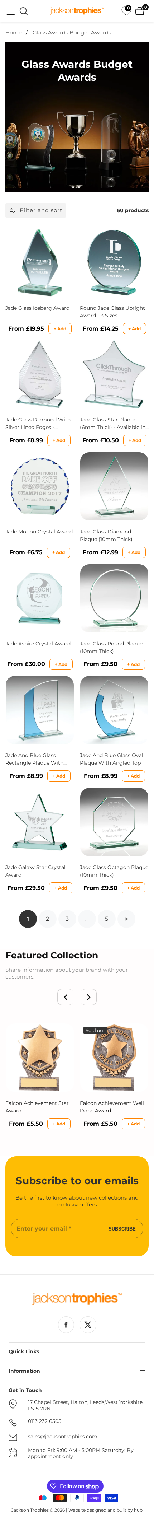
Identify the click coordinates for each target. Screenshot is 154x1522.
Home (13, 32)
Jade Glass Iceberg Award (37, 308)
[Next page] (126, 919)
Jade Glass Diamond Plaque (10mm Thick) (106, 535)
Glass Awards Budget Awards (72, 32)
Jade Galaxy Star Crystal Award (35, 871)
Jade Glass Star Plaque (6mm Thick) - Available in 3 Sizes (112, 423)
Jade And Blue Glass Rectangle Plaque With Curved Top (34, 759)
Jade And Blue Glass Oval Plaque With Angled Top (111, 759)
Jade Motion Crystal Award (39, 531)
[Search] (23, 11)
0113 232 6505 (44, 1421)
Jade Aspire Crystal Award (38, 643)
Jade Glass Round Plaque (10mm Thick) (111, 647)
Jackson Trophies (30, 1510)
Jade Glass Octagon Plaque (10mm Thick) (114, 871)
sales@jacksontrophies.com (62, 1437)
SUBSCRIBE (122, 1228)
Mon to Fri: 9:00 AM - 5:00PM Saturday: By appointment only (81, 1453)
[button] (65, 997)
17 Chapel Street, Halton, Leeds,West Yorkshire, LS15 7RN (86, 1405)
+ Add (60, 328)
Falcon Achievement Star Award (37, 1107)
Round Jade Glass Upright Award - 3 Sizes (112, 312)
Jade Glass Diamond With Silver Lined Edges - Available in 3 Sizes (38, 423)
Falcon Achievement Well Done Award (112, 1107)
